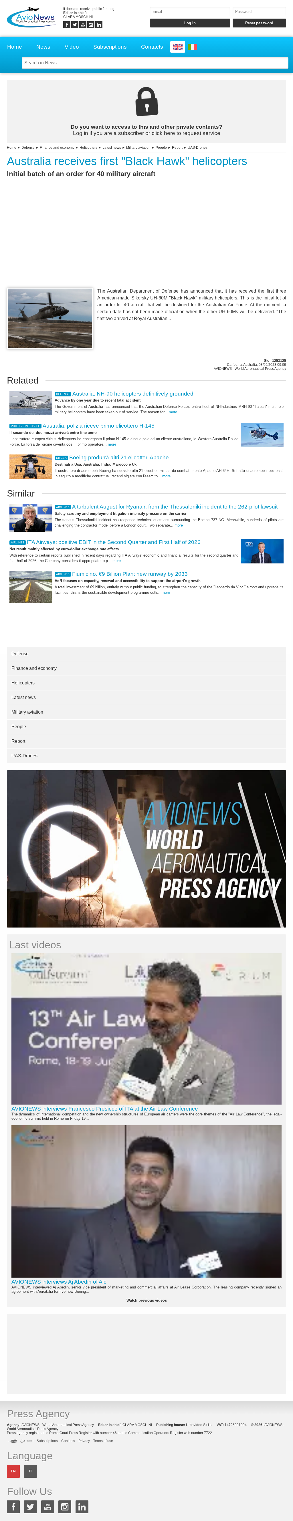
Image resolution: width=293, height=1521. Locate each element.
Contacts (152, 47)
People (161, 148)
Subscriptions (110, 47)
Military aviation (138, 148)
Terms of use (103, 1441)
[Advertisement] (146, 243)
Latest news (111, 148)
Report (177, 148)
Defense (28, 148)
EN (13, 1471)
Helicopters (88, 148)
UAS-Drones (197, 148)
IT (30, 1471)
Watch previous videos (146, 1300)
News (43, 47)
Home (14, 47)
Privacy (84, 1441)
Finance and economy (57, 148)
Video (72, 47)
